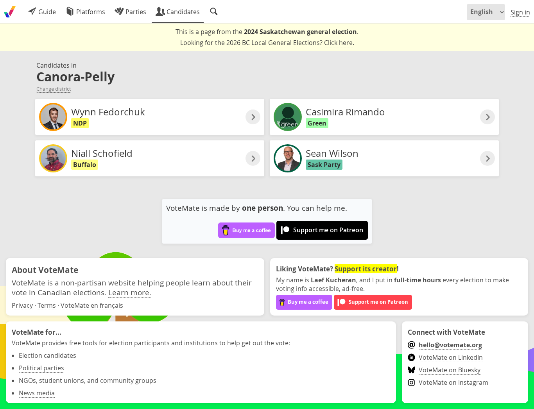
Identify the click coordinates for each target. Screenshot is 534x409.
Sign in (520, 12)
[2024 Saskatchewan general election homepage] (10, 12)
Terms (47, 305)
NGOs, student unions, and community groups (87, 380)
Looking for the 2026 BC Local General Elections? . (267, 42)
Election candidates (47, 355)
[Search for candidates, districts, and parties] (213, 11)
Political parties (41, 368)
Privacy (22, 305)
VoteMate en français (92, 305)
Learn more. (129, 292)
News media (37, 393)
